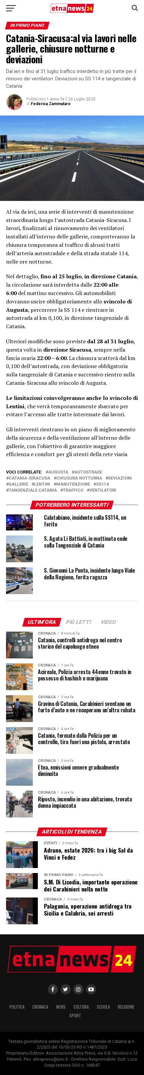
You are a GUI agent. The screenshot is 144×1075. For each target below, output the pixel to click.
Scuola (103, 1007)
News (61, 1007)
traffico (73, 490)
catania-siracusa (29, 478)
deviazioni (120, 478)
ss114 (102, 484)
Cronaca (40, 1007)
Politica (16, 1007)
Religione (126, 1007)
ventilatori (102, 490)
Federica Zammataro (51, 103)
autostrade (88, 472)
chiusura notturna (79, 478)
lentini (42, 484)
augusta (58, 472)
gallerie (18, 484)
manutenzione (73, 484)
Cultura (81, 1007)
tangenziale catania (33, 490)
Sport (75, 1015)
